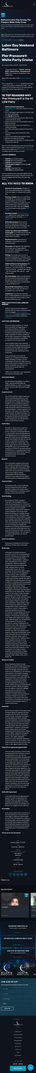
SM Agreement (18, 1040)
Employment (18, 1031)
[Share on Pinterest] (18, 874)
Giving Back (18, 1055)
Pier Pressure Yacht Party (26, 149)
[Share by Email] (25, 874)
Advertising (18, 1043)
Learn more (8, 318)
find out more (17, 957)
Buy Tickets (18, 1068)
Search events (17, 945)
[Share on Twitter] (14, 874)
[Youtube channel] (21, 874)
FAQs (18, 1052)
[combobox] (18, 1003)
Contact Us (17, 932)
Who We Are (18, 1046)
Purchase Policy (18, 1034)
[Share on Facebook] (10, 874)
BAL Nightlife (14, 40)
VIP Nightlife (5, 40)
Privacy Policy (18, 1037)
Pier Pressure (17, 83)
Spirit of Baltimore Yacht (18, 851)
